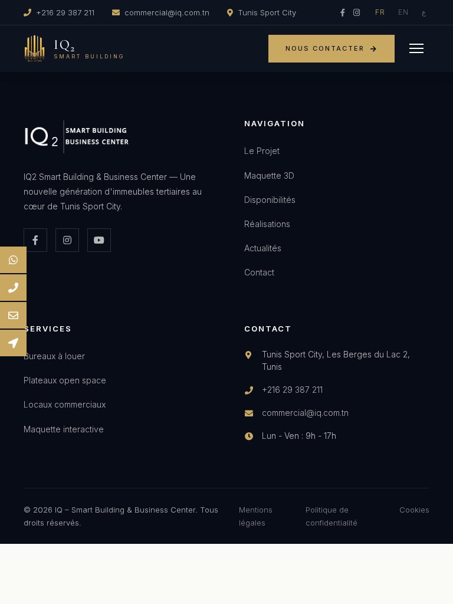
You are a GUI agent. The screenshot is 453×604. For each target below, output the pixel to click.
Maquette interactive (64, 429)
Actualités (262, 248)
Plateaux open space (65, 380)
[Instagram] (356, 12)
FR (380, 12)
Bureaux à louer (54, 356)
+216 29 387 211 (65, 12)
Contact (259, 272)
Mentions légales (256, 516)
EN (403, 12)
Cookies (414, 509)
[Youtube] (99, 240)
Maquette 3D (269, 175)
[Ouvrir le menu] (416, 48)
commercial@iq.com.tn (166, 12)
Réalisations (267, 224)
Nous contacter (325, 48)
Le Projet (262, 151)
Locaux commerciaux (65, 404)
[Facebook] (342, 12)
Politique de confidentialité (331, 516)
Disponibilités (270, 200)
